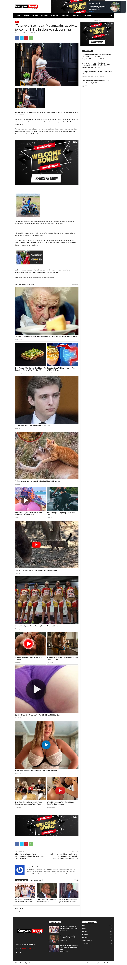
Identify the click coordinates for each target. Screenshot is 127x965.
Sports (26, 15)
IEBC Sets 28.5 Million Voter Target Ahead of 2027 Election (24, 900)
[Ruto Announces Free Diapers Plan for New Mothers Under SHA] (68, 890)
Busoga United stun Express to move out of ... (97, 73)
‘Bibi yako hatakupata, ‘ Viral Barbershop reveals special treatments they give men (29, 856)
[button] (111, 15)
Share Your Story (108, 963)
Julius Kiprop (85, 83)
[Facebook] (17, 38)
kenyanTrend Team (22, 33)
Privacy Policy (98, 963)
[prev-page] (75, 880)
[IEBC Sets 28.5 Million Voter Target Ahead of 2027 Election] (25, 890)
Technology (65, 15)
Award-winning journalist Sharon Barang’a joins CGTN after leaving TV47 (96, 64)
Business (54, 15)
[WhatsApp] (31, 38)
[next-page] (77, 880)
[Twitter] (22, 38)
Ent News (44, 15)
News (18, 15)
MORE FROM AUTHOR (35, 880)
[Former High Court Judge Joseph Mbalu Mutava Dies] (47, 890)
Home (16, 20)
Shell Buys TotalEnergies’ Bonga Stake (95, 80)
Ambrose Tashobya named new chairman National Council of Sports (97, 55)
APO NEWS (87, 15)
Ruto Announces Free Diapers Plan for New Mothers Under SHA (68, 901)
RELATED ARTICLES (21, 880)
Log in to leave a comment (23, 912)
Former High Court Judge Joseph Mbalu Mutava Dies (46, 900)
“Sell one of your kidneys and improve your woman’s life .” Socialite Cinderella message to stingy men (64, 856)
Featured (76, 15)
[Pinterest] (26, 38)
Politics (35, 15)
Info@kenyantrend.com (28, 948)
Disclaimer (89, 963)
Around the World (87, 940)
